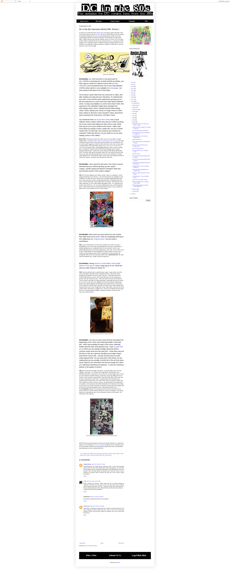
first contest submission (137, 148)
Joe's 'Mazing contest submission (140, 130)
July (133, 113)
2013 (132, 193)
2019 (132, 95)
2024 (132, 84)
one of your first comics (101, 120)
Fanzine (132, 21)
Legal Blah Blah (139, 555)
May (133, 117)
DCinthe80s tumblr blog (114, 39)
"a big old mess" (99, 239)
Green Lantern (105, 453)
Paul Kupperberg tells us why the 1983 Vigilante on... (140, 186)
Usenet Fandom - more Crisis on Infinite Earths (140, 136)
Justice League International (93, 455)
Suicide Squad (108, 455)
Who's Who (91, 555)
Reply (84, 476)
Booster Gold (86, 453)
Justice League (116, 453)
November (135, 105)
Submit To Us (115, 555)
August (134, 111)
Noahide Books (87, 464)
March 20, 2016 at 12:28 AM (97, 506)
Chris (84, 481)
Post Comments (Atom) (91, 545)
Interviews (84, 21)
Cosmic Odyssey (97, 453)
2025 (132, 82)
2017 (132, 99)
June (133, 115)
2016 (132, 101)
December (135, 103)
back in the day (94, 185)
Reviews (99, 21)
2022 (132, 88)
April (133, 120)
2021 (132, 90)
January (134, 191)
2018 (132, 97)
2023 (132, 86)
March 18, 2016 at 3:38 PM (96, 496)
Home (101, 543)
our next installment (100, 445)
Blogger (118, 562)
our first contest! (136, 153)
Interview (110, 453)
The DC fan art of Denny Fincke (139, 179)
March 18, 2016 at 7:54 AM (98, 464)
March (134, 122)
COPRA (98, 34)
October (134, 107)
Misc (146, 21)
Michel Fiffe (100, 32)
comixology (113, 88)
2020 (132, 93)
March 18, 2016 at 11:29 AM (93, 481)
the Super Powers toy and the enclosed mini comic (105, 140)
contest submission (137, 139)
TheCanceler (86, 506)
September (135, 109)
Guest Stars (114, 21)
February (134, 189)
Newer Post (82, 543)
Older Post (121, 543)
